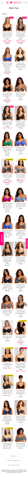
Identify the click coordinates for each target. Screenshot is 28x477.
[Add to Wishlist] (3, 18)
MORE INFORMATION (13, 460)
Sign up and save (13, 465)
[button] (7, 42)
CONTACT (14, 456)
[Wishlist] (24, 2)
